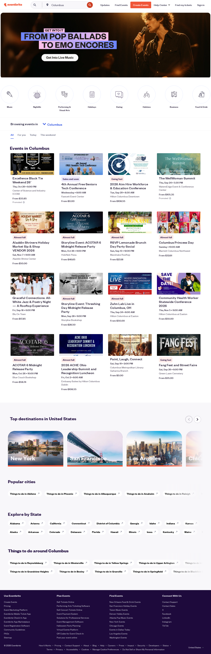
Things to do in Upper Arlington (157, 563)
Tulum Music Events (118, 609)
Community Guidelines (14, 629)
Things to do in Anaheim (140, 493)
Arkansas (33, 532)
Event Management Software (70, 621)
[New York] (35, 464)
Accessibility (72, 649)
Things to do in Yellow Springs (111, 563)
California (55, 523)
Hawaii (114, 532)
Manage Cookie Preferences (105, 649)
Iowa (149, 532)
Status (166, 645)
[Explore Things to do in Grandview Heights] (52, 571)
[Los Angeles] (154, 464)
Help (102, 645)
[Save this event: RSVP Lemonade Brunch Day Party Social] (139, 228)
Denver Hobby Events (119, 613)
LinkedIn (166, 617)
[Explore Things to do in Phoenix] (77, 493)
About (86, 645)
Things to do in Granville (108, 571)
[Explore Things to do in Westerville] (87, 562)
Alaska (14, 532)
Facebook (166, 613)
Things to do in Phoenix (59, 493)
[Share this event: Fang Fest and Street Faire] (196, 351)
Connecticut (79, 523)
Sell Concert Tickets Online (69, 609)
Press (121, 645)
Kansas (189, 523)
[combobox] (68, 5)
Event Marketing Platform (16, 609)
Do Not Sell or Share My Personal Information (143, 649)
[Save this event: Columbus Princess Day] (188, 228)
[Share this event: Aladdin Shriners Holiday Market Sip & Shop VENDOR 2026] (49, 228)
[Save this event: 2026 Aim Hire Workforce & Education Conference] (139, 170)
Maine (187, 532)
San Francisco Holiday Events (123, 605)
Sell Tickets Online (65, 601)
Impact (131, 645)
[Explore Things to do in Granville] (126, 571)
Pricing (7, 605)
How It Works (45, 645)
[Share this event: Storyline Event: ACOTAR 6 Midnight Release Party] (98, 228)
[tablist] (33, 136)
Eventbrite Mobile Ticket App (17, 613)
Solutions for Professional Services (73, 617)
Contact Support (170, 601)
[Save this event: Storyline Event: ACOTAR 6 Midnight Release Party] (90, 228)
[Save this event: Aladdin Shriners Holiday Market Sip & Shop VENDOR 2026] (41, 228)
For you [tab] (22, 134)
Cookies (85, 649)
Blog (94, 645)
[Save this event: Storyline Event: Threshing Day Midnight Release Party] (90, 290)
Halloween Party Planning (68, 625)
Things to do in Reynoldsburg (26, 563)
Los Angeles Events (118, 633)
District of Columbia (108, 523)
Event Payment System (67, 613)
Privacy (59, 649)
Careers (111, 645)
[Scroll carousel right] (197, 419)
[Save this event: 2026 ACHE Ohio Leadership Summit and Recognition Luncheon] (90, 351)
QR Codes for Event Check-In (70, 633)
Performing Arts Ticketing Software (73, 605)
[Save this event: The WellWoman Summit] (188, 170)
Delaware (76, 532)
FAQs (6, 633)
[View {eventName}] (32, 164)
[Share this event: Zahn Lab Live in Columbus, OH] (147, 290)
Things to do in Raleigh (177, 493)
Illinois (132, 532)
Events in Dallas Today (119, 629)
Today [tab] (33, 134)
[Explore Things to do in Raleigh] (194, 493)
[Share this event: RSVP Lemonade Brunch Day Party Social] (147, 228)
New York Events (117, 621)
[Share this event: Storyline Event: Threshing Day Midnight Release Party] (98, 290)
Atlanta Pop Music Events (121, 617)
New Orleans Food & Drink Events (125, 601)
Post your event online (67, 637)
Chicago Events (116, 625)
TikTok (165, 625)
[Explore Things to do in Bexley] (88, 571)
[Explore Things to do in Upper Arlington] (178, 562)
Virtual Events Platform (67, 629)
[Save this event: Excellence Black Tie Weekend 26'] (41, 170)
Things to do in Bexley (71, 571)
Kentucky (168, 532)
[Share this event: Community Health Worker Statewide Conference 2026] (196, 290)
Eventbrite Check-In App (15, 617)
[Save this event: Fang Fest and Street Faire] (188, 351)
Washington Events (118, 637)
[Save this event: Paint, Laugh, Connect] (139, 351)
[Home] (13, 4)
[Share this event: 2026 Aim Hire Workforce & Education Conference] (147, 170)
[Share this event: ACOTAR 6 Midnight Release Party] (49, 351)
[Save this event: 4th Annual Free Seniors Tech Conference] (90, 170)
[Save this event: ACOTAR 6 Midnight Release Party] (41, 351)
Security (141, 645)
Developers (154, 645)
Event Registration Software (17, 625)
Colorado (54, 532)
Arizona (34, 523)
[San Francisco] (95, 464)
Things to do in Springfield (148, 571)
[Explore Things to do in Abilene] (39, 493)
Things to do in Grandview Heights (29, 571)
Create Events (10, 601)
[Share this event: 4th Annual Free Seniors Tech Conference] (98, 170)
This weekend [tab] (48, 134)
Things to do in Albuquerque (100, 493)
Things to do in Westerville (69, 563)
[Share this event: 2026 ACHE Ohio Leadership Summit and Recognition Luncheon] (98, 351)
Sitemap (8, 637)
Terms (49, 649)
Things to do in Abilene (23, 493)
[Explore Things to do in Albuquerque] (119, 493)
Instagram (167, 621)
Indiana (170, 523)
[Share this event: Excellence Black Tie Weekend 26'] (49, 170)
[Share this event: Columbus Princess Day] (196, 228)
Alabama (15, 523)
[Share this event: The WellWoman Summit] (196, 170)
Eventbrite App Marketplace (17, 621)
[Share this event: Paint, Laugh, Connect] (147, 351)
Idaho (153, 523)
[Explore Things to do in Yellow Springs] (132, 562)
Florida (96, 532)
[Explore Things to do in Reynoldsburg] (46, 562)
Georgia (134, 523)
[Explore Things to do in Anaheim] (157, 493)
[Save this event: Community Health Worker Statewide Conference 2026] (188, 290)
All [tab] (12, 134)
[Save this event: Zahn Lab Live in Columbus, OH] (139, 290)
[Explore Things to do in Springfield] (166, 571)
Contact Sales (168, 605)
